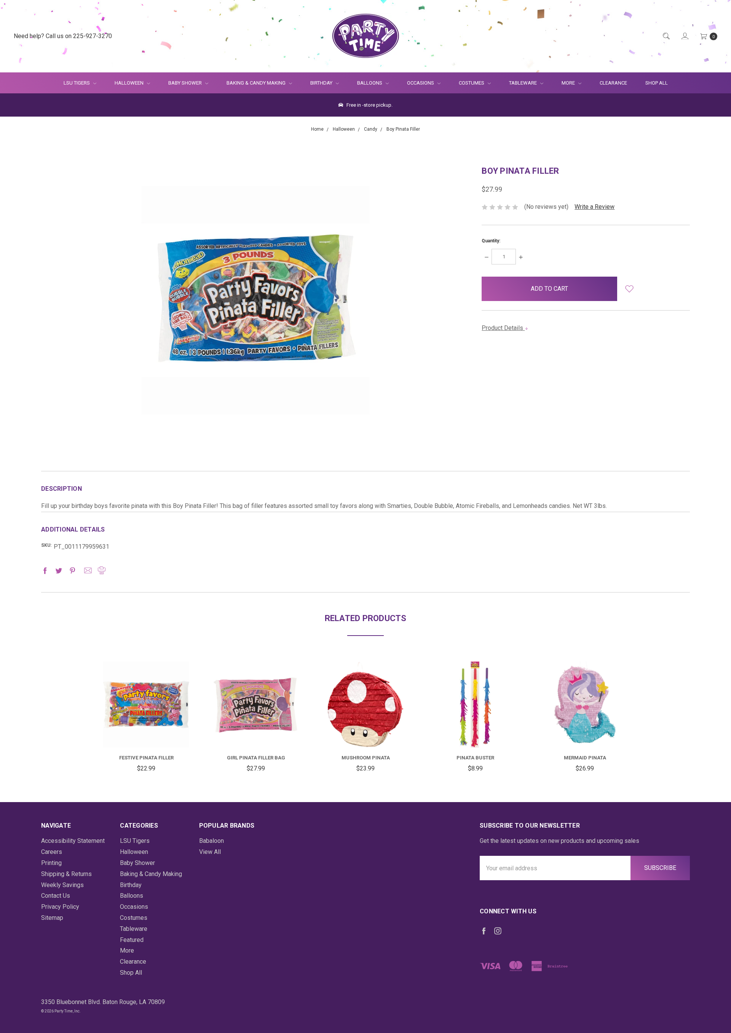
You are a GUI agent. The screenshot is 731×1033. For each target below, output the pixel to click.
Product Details (503, 328)
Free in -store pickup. (369, 105)
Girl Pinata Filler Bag (256, 758)
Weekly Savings (62, 885)
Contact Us (55, 895)
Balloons (370, 83)
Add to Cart (146, 729)
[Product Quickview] (146, 700)
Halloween (130, 83)
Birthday (322, 83)
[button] (629, 289)
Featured (132, 939)
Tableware (523, 83)
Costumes (472, 83)
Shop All (656, 83)
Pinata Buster (475, 758)
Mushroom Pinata (366, 758)
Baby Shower (185, 83)
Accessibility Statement (73, 840)
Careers (51, 851)
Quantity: (491, 240)
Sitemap (52, 917)
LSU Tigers (77, 83)
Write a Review (594, 206)
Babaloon (211, 840)
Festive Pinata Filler (146, 758)
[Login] (684, 36)
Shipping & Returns (66, 874)
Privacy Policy (60, 906)
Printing (51, 862)
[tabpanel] (146, 718)
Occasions (421, 83)
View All (210, 851)
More (563, 83)
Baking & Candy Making (257, 83)
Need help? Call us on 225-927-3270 (63, 36)
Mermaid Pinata (585, 758)
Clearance (613, 83)
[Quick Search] (665, 36)
